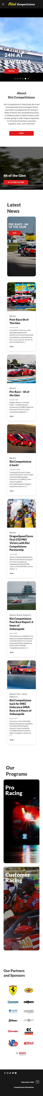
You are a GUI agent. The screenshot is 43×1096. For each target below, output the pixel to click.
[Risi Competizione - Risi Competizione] (21, 4)
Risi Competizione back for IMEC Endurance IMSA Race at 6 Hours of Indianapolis (20, 707)
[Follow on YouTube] (15, 1073)
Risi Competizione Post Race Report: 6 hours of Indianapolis (21, 624)
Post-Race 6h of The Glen (19, 321)
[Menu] (3, 4)
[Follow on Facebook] (5, 1073)
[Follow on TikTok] (10, 1073)
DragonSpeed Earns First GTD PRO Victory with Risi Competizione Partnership (21, 543)
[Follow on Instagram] (7, 1073)
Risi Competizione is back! (20, 463)
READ (12, 347)
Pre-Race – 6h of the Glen (19, 393)
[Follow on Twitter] (13, 1073)
